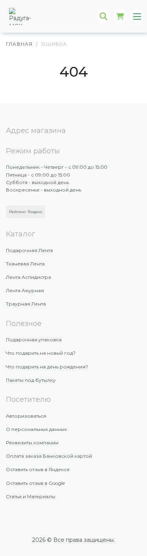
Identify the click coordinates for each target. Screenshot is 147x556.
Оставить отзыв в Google (35, 483)
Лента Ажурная (25, 290)
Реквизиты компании (32, 443)
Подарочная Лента (29, 250)
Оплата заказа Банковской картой (49, 456)
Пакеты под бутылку (31, 380)
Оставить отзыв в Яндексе (38, 469)
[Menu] (137, 16)
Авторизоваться (26, 416)
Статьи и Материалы (30, 496)
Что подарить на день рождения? (47, 367)
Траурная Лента (26, 304)
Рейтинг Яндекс (25, 211)
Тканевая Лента (25, 264)
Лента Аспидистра (28, 277)
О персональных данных (36, 429)
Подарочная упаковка (34, 339)
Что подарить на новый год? (41, 353)
